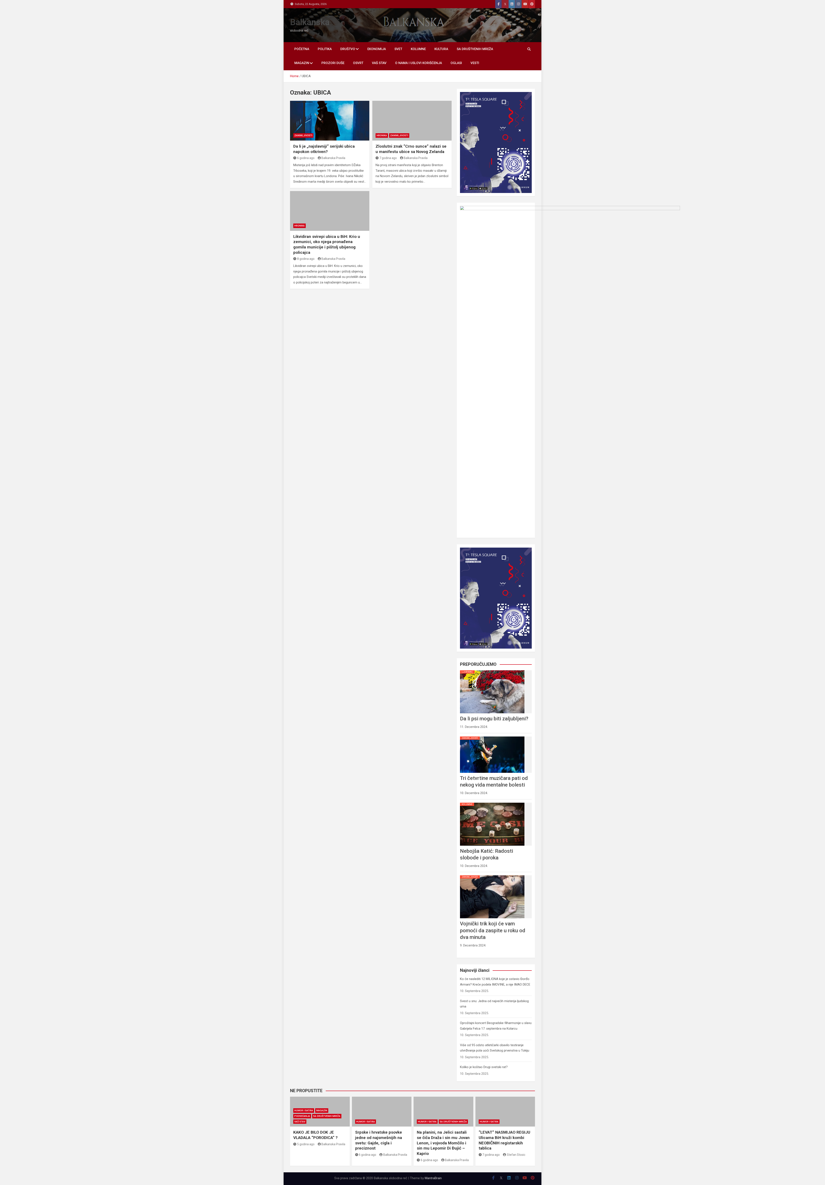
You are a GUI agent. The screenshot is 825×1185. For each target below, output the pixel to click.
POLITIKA (325, 49)
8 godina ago (306, 258)
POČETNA (301, 49)
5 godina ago (306, 1144)
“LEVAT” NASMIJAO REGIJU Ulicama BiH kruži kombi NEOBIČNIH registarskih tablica (504, 1140)
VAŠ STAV (379, 63)
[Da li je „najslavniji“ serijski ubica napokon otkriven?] (329, 121)
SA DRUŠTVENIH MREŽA (475, 49)
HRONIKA (382, 135)
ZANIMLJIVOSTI (303, 135)
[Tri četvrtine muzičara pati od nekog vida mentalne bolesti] (492, 736)
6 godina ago (306, 158)
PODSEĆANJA (302, 1116)
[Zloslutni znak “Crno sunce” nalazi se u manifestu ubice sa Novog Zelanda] (412, 121)
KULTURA (441, 49)
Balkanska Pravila (333, 158)
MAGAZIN (301, 63)
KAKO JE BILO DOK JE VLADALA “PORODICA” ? (315, 1135)
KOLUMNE (418, 49)
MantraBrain (433, 1178)
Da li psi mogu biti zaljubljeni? (494, 719)
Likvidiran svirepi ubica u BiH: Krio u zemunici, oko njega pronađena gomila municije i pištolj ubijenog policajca (326, 244)
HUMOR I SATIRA (303, 1110)
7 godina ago (388, 158)
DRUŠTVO (347, 49)
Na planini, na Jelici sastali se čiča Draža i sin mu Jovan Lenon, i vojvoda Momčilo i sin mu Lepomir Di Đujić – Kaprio (443, 1143)
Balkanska (310, 22)
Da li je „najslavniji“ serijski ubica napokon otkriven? (324, 149)
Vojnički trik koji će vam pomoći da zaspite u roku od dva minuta (492, 930)
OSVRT (358, 63)
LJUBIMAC (467, 672)
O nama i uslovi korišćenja (418, 63)
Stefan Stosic (516, 1154)
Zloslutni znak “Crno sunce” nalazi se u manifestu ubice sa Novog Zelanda (411, 149)
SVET (398, 49)
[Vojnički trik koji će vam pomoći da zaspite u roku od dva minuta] (492, 875)
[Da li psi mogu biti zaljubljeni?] (492, 670)
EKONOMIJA (376, 49)
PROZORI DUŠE (332, 63)
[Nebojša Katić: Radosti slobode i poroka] (492, 803)
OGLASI (456, 63)
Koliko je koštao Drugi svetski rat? (484, 1067)
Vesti (475, 63)
